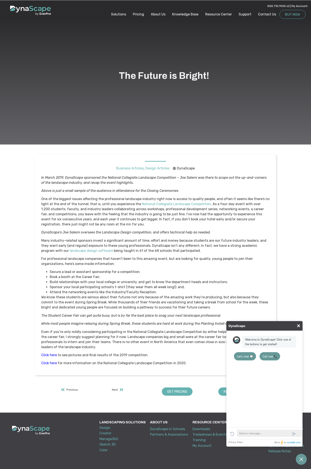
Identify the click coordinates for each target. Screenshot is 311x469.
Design (104, 428)
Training (199, 440)
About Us (158, 14)
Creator (105, 433)
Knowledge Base (185, 14)
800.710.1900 (276, 6)
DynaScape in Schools (167, 429)
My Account (300, 6)
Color (103, 450)
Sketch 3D (107, 444)
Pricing (138, 14)
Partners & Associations (169, 434)
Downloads (201, 429)
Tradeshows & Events (210, 434)
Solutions (118, 14)
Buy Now (292, 14)
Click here (49, 355)
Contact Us (267, 14)
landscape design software (91, 251)
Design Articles (157, 168)
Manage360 (108, 439)
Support (245, 14)
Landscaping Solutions (122, 422)
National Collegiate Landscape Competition (176, 204)
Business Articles (130, 168)
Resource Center (218, 14)
